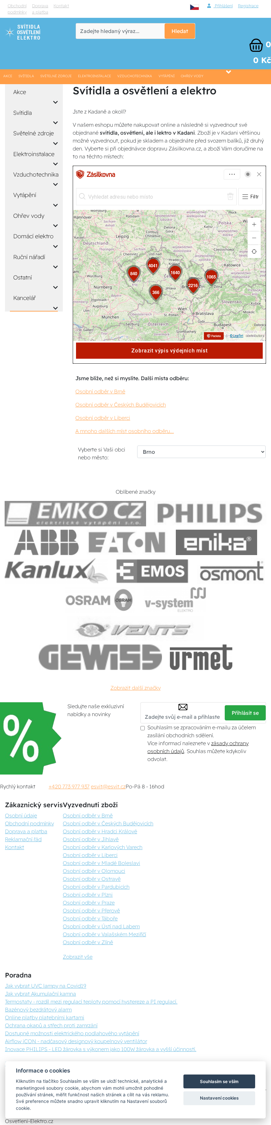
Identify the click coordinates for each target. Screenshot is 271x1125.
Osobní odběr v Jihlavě (91, 839)
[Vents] (135, 628)
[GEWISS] (100, 657)
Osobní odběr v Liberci (102, 417)
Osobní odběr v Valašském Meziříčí (104, 934)
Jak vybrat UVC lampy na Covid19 (45, 985)
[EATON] (127, 542)
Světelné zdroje (56, 76)
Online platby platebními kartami (44, 1017)
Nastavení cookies (219, 1098)
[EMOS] (152, 571)
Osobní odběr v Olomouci (94, 871)
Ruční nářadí (29, 256)
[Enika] (216, 542)
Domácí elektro (33, 236)
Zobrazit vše (78, 956)
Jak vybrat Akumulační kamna (40, 993)
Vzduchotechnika (134, 76)
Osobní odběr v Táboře (90, 918)
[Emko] (75, 513)
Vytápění (166, 76)
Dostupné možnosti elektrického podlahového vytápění (72, 1033)
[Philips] (210, 513)
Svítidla (26, 76)
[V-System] (174, 599)
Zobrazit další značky (135, 687)
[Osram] (100, 599)
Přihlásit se (245, 713)
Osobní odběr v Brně (100, 391)
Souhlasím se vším (219, 1081)
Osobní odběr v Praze (89, 902)
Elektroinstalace (94, 76)
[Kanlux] (56, 571)
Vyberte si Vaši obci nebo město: (101, 453)
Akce (7, 76)
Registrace (248, 5)
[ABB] (46, 542)
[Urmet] (201, 657)
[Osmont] (231, 571)
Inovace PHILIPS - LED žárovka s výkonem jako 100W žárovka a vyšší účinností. (100, 1049)
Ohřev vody (192, 76)
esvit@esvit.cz (108, 786)
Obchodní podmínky (17, 9)
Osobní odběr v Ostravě (92, 879)
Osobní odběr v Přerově (91, 910)
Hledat (180, 31)
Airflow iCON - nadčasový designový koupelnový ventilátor (76, 1041)
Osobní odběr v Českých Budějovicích (120, 404)
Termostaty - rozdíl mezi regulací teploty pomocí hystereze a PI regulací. (91, 1001)
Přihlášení (223, 5)
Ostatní (22, 277)
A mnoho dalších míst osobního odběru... (124, 431)
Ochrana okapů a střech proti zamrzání (51, 1025)
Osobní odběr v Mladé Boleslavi (101, 863)
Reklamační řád (23, 839)
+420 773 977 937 (69, 786)
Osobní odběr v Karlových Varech (102, 847)
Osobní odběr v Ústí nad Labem (101, 926)
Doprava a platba (40, 9)
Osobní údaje (21, 815)
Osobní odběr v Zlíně (88, 942)
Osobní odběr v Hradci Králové (100, 831)
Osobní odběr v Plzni (88, 894)
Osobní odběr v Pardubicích (96, 886)
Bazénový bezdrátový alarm (38, 1009)
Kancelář (24, 297)
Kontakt (61, 5)
